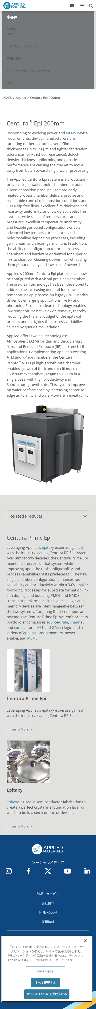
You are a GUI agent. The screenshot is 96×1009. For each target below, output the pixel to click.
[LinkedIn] (87, 871)
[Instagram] (9, 871)
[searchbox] (91, 5)
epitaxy (48, 547)
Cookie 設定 (45, 971)
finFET (38, 627)
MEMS (71, 133)
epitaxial (42, 143)
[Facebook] (28, 871)
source (52, 622)
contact (20, 627)
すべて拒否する (45, 983)
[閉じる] (85, 941)
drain (63, 622)
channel (76, 622)
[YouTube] (68, 871)
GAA (55, 627)
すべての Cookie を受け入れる (47, 994)
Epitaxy (13, 801)
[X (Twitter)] (48, 871)
